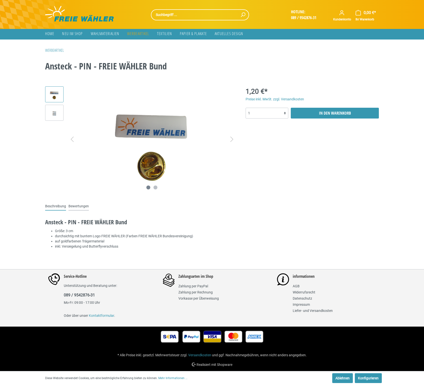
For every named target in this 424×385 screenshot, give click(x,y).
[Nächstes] (232, 139)
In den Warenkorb (335, 113)
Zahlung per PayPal (193, 286)
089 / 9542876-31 (303, 17)
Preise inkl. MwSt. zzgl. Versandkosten (275, 99)
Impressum (301, 304)
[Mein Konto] (342, 12)
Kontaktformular (101, 316)
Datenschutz (302, 298)
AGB (296, 286)
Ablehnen (342, 378)
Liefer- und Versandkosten (313, 311)
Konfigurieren (368, 378)
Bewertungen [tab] (78, 206)
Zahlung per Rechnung (195, 292)
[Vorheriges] (72, 139)
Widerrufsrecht (304, 292)
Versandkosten (199, 355)
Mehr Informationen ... (172, 378)
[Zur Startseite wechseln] (79, 13)
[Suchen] (243, 15)
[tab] (55, 206)
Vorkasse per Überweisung (198, 298)
